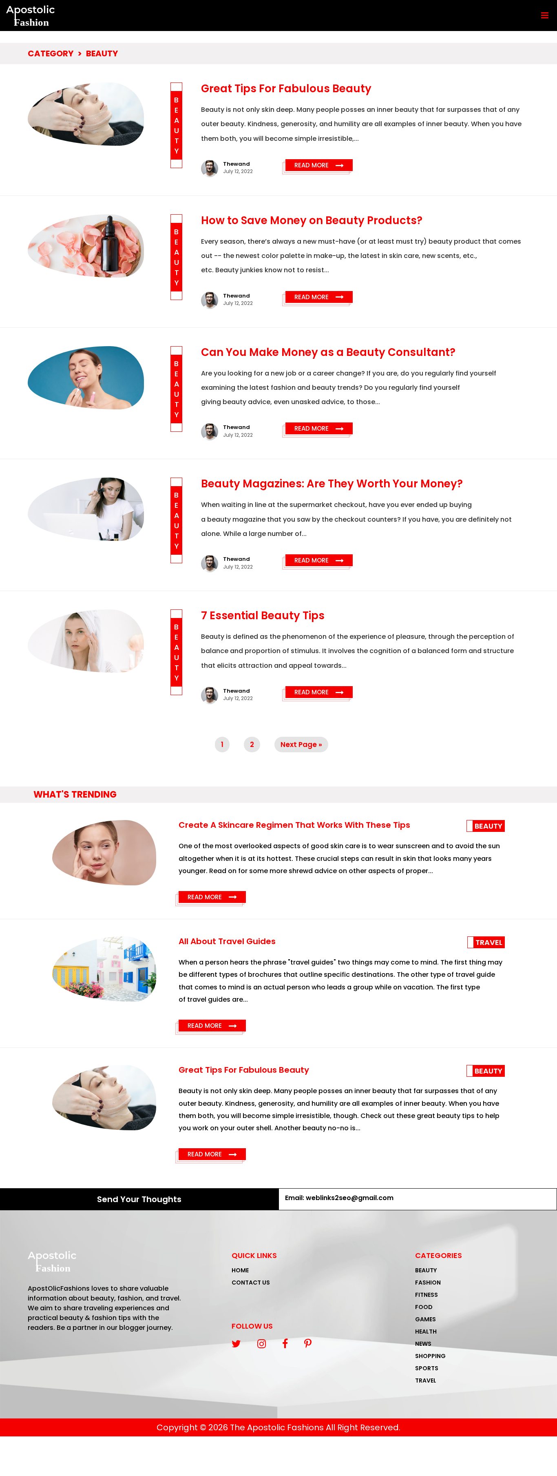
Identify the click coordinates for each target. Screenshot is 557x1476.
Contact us (251, 1282)
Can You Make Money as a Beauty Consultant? (328, 352)
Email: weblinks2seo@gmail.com (339, 1198)
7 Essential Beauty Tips (263, 615)
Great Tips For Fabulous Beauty (286, 88)
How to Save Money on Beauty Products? (311, 220)
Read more (319, 165)
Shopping (430, 1356)
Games (425, 1319)
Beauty (102, 53)
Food (424, 1307)
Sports (426, 1368)
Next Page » (301, 744)
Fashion (428, 1282)
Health (426, 1331)
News (423, 1344)
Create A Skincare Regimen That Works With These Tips (294, 825)
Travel (488, 942)
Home (240, 1270)
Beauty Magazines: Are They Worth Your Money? (332, 483)
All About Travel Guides (227, 941)
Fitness (426, 1295)
